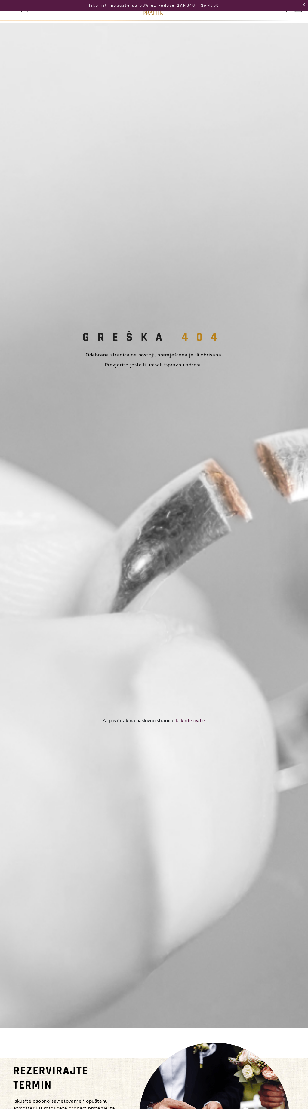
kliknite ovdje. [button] (191, 720)
